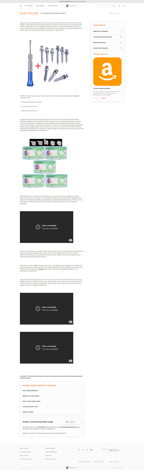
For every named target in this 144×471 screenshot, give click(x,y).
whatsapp (41, 269)
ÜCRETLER (48, 455)
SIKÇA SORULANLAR (51, 451)
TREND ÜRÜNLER (40, 5)
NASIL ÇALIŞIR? (29, 5)
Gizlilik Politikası (99, 461)
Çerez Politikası (114, 461)
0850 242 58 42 (114, 450)
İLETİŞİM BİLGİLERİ (25, 451)
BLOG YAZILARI (24, 455)
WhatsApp (41, 427)
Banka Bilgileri (50, 459)
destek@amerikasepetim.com (70, 427)
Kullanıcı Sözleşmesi (84, 461)
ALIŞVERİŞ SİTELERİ (52, 5)
